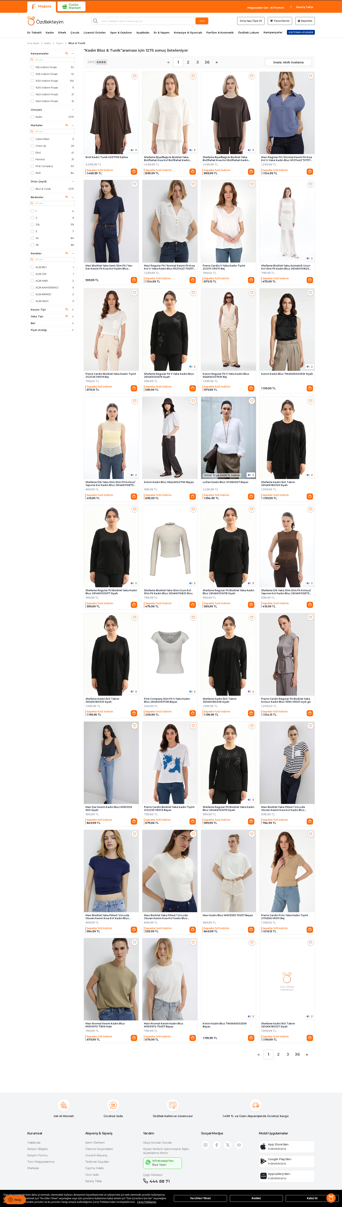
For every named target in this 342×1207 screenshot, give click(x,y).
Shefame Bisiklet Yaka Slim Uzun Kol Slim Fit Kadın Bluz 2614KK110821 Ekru (168, 592)
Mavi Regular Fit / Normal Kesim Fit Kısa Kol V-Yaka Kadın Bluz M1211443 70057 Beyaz (169, 267)
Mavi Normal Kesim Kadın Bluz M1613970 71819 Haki (105, 1025)
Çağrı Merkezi (152, 1175)
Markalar (37, 125)
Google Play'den (279, 1159)
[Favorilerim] (134, 76)
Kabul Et (312, 1198)
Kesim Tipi (38, 310)
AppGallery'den (279, 1174)
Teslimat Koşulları (97, 1162)
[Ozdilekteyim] (45, 21)
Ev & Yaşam (162, 32)
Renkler (36, 253)
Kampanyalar (273, 32)
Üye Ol (257, 20)
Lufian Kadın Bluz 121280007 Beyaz (225, 482)
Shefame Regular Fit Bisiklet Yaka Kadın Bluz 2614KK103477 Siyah (111, 592)
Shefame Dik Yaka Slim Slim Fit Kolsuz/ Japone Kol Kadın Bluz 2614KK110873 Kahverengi (286, 592)
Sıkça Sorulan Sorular (157, 1142)
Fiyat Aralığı (39, 330)
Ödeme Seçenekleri (99, 1149)
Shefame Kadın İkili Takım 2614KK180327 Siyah (278, 1025)
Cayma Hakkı (94, 1168)
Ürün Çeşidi (39, 181)
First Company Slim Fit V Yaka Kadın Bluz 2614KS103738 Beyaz (167, 700)
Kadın (50, 32)
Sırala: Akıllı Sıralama (288, 62)
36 (207, 62)
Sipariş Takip (304, 7)
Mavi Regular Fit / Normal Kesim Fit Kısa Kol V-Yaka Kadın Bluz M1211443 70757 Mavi (286, 159)
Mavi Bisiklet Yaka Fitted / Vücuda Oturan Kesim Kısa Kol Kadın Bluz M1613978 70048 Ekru (166, 917)
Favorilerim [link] (281, 20)
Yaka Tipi (37, 316)
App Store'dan (278, 1144)
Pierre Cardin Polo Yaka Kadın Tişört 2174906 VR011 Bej (284, 917)
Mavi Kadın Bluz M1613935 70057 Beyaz (228, 915)
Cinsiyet (36, 110)
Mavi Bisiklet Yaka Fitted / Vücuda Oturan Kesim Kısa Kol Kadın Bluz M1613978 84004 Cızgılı (283, 809)
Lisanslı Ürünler (95, 32)
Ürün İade (92, 1175)
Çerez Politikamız (146, 1202)
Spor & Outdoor (121, 32)
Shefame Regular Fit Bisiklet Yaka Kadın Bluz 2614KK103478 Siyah (228, 592)
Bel (33, 323)
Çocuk (74, 32)
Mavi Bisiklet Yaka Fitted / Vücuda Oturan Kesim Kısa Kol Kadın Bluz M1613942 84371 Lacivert (107, 917)
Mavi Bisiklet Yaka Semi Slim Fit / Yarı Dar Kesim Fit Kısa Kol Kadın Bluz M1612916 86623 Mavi (108, 267)
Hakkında (33, 1142)
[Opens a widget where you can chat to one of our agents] (15, 1200)
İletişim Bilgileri (37, 1149)
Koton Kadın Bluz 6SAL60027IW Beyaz (169, 482)
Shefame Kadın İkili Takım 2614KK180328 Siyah (219, 700)
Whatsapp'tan (163, 1161)
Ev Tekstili (34, 32)
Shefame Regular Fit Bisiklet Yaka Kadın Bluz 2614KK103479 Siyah (228, 809)
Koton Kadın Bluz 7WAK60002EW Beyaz (225, 1025)
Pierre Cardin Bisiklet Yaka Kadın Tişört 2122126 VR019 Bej (110, 375)
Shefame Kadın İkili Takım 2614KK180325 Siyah (102, 700)
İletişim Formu (37, 1155)
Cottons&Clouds (301, 31)
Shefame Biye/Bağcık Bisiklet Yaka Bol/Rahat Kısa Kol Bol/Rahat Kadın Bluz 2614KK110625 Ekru (166, 159)
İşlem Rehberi (95, 1142)
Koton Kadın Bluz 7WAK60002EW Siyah (287, 373)
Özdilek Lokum (248, 32)
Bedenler (37, 197)
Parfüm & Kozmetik (220, 32)
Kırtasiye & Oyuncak (188, 32)
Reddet (256, 1198)
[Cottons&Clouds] (301, 32)
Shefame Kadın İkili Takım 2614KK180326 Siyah (278, 484)
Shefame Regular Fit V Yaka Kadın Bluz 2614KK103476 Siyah (169, 375)
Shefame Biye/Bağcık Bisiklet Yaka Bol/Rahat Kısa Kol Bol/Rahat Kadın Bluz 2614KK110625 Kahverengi (225, 159)
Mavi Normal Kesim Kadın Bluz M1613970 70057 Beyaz (163, 1025)
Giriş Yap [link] (245, 20)
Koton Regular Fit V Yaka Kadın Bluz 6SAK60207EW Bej (226, 375)
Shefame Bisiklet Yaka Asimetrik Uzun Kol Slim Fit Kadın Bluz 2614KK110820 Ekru (285, 267)
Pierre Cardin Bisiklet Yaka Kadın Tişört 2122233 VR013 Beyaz (169, 809)
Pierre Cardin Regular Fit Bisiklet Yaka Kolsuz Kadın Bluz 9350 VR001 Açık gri (286, 700)
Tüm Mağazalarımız (41, 1162)
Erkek (62, 32)
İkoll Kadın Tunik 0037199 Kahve (106, 157)
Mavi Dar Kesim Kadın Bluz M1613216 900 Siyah (108, 809)
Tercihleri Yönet (200, 1198)
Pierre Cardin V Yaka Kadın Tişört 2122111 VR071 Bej (224, 267)
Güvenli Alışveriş (96, 1155)
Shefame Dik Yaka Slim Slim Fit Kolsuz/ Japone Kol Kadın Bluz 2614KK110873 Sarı (110, 484)
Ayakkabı (142, 32)
